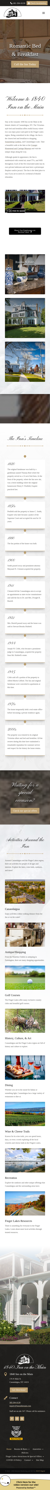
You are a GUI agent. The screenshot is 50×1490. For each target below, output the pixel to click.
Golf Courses (12, 995)
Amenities (37, 1449)
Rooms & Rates (20, 1449)
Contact (27, 1460)
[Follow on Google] (22, 1419)
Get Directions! (19, 1390)
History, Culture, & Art (18, 1038)
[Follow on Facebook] (12, 1419)
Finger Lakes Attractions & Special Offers (24, 1456)
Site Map (40, 1460)
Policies (25, 1453)
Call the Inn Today (25, 69)
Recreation (11, 1177)
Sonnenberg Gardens (13, 142)
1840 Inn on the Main (21, 1374)
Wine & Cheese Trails (17, 1131)
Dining (9, 1085)
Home (9, 1449)
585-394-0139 (18, 3)
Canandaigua (12, 909)
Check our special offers (25, 810)
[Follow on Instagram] (17, 1419)
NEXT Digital (40, 1471)
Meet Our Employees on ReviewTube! (24, 231)
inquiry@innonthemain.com (20, 1406)
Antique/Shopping (15, 952)
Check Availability (38, 3)
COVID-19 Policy (14, 1460)
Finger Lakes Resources (18, 1220)
